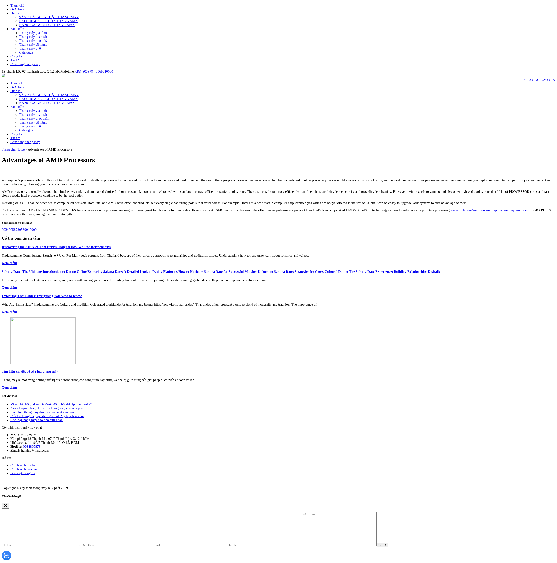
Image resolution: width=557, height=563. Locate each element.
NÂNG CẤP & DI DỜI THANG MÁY (47, 25)
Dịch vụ (16, 13)
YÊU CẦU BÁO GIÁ (539, 80)
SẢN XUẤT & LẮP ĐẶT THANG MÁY (49, 17)
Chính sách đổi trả (22, 465)
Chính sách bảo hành (24, 469)
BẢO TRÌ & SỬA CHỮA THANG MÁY (48, 21)
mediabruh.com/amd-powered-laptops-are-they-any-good (489, 210)
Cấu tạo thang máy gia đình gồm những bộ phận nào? (47, 416)
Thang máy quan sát (33, 37)
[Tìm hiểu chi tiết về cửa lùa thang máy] (43, 363)
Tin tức (15, 60)
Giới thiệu (17, 9)
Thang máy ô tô (30, 48)
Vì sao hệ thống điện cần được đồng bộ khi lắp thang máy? (51, 404)
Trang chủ (17, 5)
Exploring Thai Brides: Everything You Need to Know (42, 296)
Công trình (17, 56)
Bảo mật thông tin (22, 473)
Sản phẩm (17, 29)
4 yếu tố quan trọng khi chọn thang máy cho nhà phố (46, 408)
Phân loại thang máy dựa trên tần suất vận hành (42, 412)
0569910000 (104, 71)
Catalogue (26, 52)
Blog (21, 149)
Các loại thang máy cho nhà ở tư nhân (36, 420)
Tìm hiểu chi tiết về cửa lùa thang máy (30, 371)
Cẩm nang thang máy (25, 64)
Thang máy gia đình (33, 33)
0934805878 (84, 71)
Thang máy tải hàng (33, 44)
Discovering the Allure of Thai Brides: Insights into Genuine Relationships (56, 247)
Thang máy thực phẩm (34, 40)
